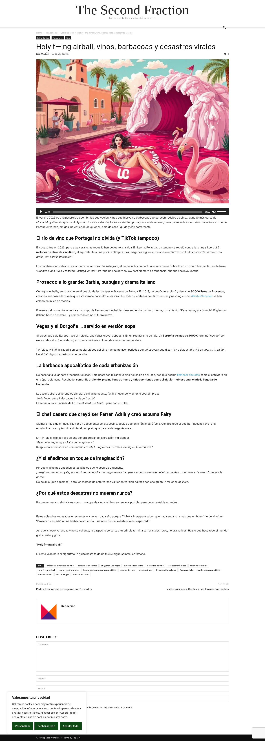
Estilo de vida (67, 32)
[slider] (222, 211)
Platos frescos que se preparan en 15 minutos (64, 589)
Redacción (42, 54)
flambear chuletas (188, 375)
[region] (47, 713)
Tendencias (51, 32)
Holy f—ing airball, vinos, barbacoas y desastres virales (125, 46)
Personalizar (22, 725)
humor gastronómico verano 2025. (99, 570)
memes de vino (127, 570)
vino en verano (45, 574)
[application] (132, 211)
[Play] (41, 211)
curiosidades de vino (133, 565)
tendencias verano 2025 (208, 570)
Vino (68, 38)
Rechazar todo (46, 725)
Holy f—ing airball (46, 570)
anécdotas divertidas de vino (60, 565)
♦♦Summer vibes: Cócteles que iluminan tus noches (198, 589)
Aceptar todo (70, 725)
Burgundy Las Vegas (110, 565)
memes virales (145, 570)
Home (39, 32)
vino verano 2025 (81, 574)
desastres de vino (155, 565)
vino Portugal (62, 574)
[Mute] (214, 211)
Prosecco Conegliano (166, 570)
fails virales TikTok (198, 565)
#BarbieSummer (201, 296)
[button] (224, 28)
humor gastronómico (69, 570)
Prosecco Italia (186, 570)
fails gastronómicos (177, 565)
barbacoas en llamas (87, 565)
